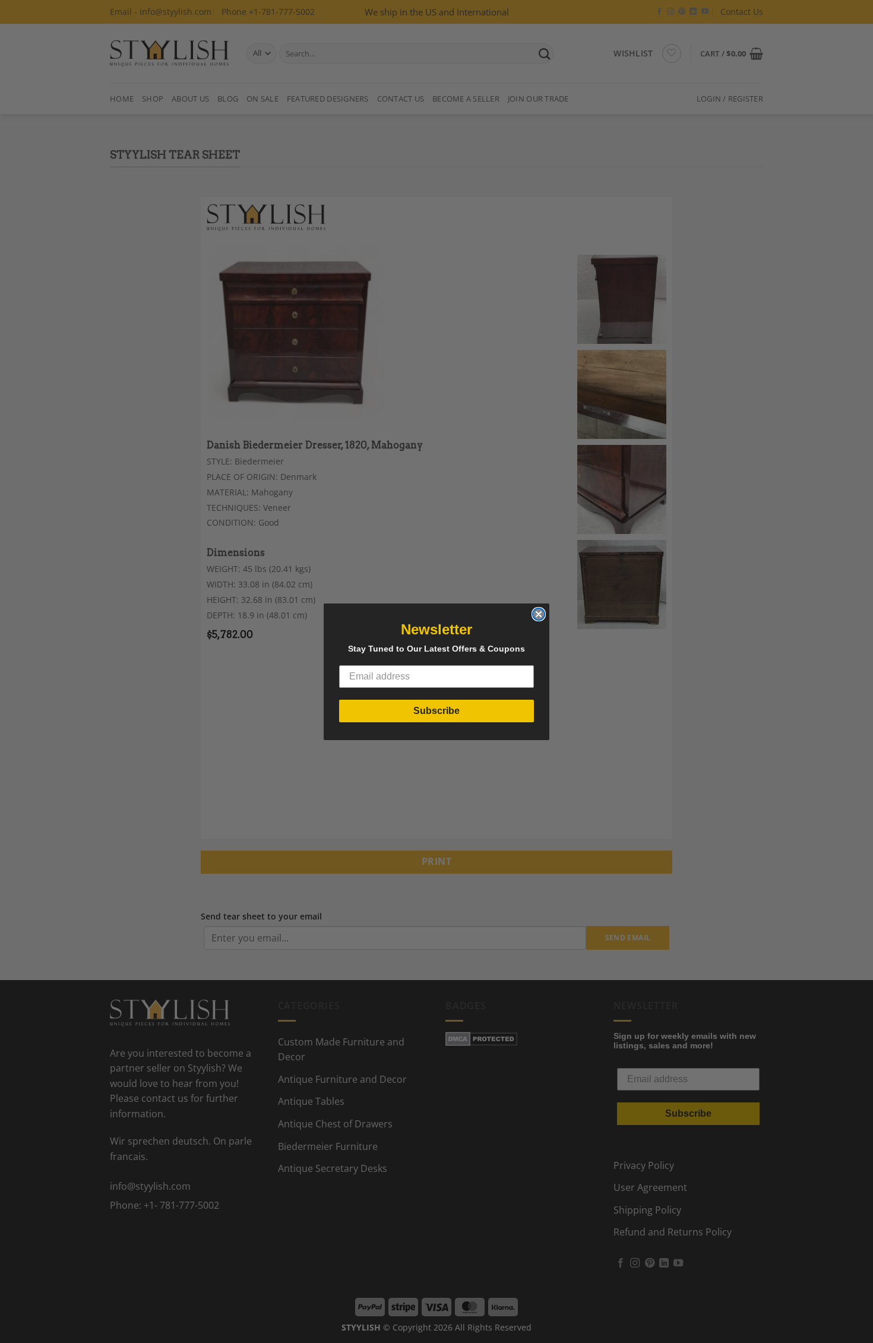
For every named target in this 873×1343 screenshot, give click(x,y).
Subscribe (436, 711)
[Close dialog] (539, 614)
